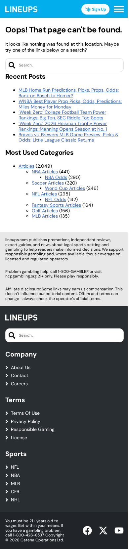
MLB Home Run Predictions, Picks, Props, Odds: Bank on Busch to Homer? (69, 93)
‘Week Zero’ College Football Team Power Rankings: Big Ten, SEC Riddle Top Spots (62, 115)
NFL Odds (55, 199)
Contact (19, 375)
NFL (15, 467)
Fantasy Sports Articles (56, 205)
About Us (20, 367)
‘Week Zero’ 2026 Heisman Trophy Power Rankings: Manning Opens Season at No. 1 (63, 126)
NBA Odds (56, 177)
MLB (15, 483)
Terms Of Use (25, 413)
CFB (15, 491)
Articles (26, 166)
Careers (19, 384)
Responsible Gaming (33, 429)
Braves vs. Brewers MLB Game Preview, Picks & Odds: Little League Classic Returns (68, 137)
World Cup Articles (65, 188)
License (19, 438)
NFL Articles (44, 194)
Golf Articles (45, 211)
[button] (118, 9)
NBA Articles (45, 172)
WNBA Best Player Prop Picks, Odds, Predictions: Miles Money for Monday (70, 104)
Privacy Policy (25, 421)
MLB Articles (45, 216)
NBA (15, 475)
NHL (15, 500)
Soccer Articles (48, 183)
